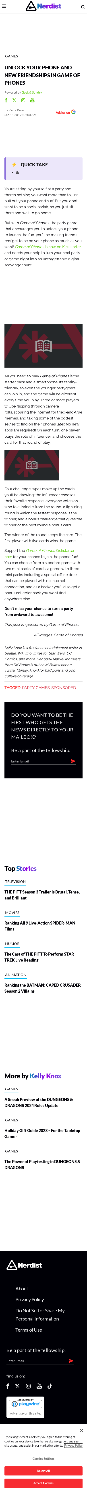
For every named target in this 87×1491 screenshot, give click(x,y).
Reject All (43, 1471)
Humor (12, 943)
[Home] (24, 1269)
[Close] (82, 1430)
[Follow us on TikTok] (50, 1387)
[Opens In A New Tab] (25, 1403)
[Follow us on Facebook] (7, 1387)
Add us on (62, 113)
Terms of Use (28, 1330)
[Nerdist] (43, 6)
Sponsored (63, 688)
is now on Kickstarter (48, 247)
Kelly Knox (17, 110)
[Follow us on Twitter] (17, 1387)
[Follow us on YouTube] (39, 1387)
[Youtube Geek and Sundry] (32, 101)
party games (36, 688)
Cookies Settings (43, 1458)
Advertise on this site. (25, 1413)
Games (11, 56)
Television (15, 881)
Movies (12, 912)
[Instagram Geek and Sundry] (23, 101)
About (21, 1288)
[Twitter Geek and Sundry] (14, 101)
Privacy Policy (29, 1299)
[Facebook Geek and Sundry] (6, 101)
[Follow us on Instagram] (28, 1387)
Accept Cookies (43, 1483)
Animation (15, 974)
